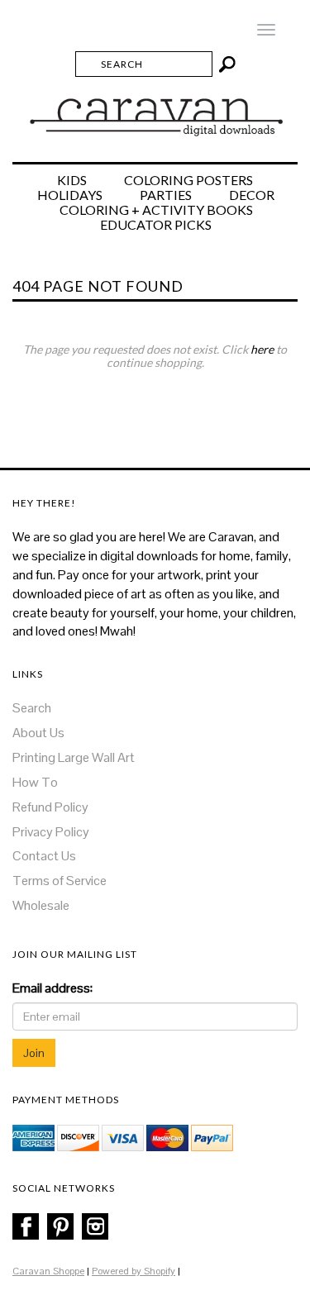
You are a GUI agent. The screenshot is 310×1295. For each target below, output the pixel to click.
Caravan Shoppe (48, 1271)
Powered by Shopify (133, 1271)
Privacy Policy (50, 831)
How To (35, 782)
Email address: (52, 988)
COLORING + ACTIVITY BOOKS (156, 209)
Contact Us (44, 855)
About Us (38, 732)
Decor (251, 195)
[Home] (155, 110)
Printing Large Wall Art (73, 757)
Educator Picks (156, 224)
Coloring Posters (188, 180)
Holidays (70, 195)
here (262, 349)
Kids (72, 180)
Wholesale (40, 905)
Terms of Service (59, 880)
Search (31, 708)
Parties (166, 195)
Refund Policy (50, 807)
